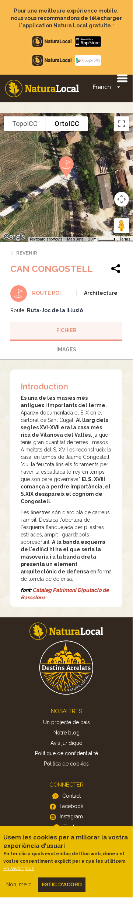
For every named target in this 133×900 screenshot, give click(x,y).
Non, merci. (20, 884)
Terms (125, 239)
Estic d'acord (62, 884)
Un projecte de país (66, 722)
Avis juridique (66, 743)
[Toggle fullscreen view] (121, 123)
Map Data (75, 239)
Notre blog (66, 733)
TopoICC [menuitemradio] (25, 123)
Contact (71, 796)
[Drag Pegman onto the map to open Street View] (121, 225)
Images (66, 349)
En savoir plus (18, 868)
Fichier (66, 330)
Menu (121, 77)
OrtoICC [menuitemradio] (67, 123)
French (101, 87)
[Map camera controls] (121, 199)
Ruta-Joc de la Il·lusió (55, 310)
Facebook (71, 806)
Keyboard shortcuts (46, 239)
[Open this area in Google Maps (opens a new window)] (14, 237)
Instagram (71, 816)
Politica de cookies (66, 764)
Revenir (26, 253)
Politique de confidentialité (66, 753)
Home (42, 88)
